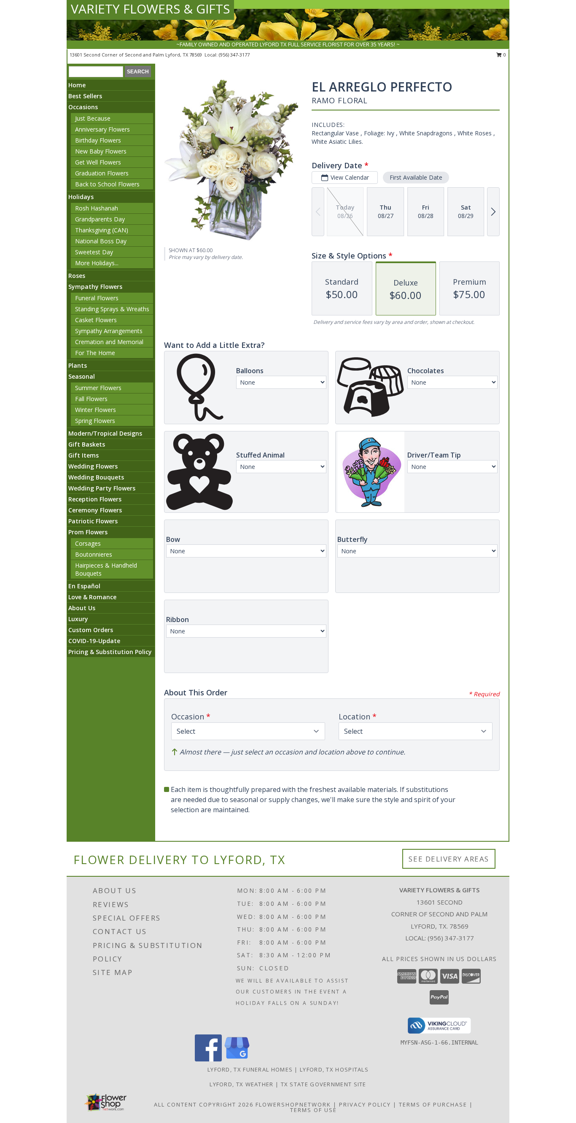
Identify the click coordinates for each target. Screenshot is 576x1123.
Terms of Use (313, 1110)
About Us (81, 608)
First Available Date (416, 177)
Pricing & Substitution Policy (110, 652)
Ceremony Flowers (95, 510)
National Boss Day (101, 241)
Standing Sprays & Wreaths (112, 309)
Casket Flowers (96, 320)
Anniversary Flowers (102, 129)
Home (77, 85)
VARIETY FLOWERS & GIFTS (150, 8)
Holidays (81, 197)
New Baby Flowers (101, 151)
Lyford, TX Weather (241, 1084)
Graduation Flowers (102, 173)
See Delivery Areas (449, 859)
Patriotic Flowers (93, 521)
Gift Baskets (86, 444)
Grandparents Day (100, 219)
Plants (77, 365)
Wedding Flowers (93, 466)
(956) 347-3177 (234, 54)
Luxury (78, 619)
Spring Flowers (95, 421)
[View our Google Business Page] (236, 1059)
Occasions (83, 107)
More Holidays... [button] (96, 263)
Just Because (92, 118)
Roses (76, 276)
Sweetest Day (94, 252)
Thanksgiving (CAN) (101, 230)
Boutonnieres (93, 554)
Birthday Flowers (98, 140)
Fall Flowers (91, 399)
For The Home (95, 353)
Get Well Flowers (98, 162)
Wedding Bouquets (96, 477)
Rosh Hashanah (96, 208)
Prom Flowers (88, 532)
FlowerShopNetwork (293, 1104)
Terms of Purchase (433, 1104)
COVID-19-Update (94, 641)
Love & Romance (92, 597)
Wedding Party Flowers (101, 488)
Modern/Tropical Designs (105, 433)
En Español (84, 586)
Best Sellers (85, 96)
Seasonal (81, 376)
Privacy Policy (365, 1104)
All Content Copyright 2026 (203, 1104)
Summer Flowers (98, 388)
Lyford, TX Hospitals (334, 1069)
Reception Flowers (94, 499)
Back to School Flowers (107, 184)
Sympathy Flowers (95, 287)
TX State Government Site (323, 1084)
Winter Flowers (95, 410)
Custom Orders (90, 630)
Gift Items (83, 455)
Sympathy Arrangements (109, 331)
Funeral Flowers (96, 298)
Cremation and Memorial (109, 342)
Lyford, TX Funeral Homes (250, 1069)
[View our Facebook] (208, 1059)
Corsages (88, 543)
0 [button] (504, 54)
